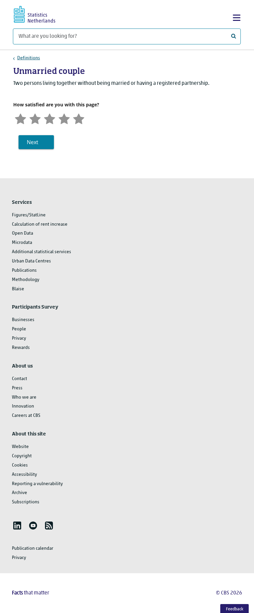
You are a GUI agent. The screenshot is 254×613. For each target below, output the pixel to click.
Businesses (23, 320)
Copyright (22, 456)
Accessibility (24, 475)
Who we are (24, 397)
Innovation (23, 406)
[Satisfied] (64, 118)
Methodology (25, 280)
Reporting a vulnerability (37, 484)
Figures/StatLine (29, 215)
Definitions (28, 58)
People (19, 329)
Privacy (19, 338)
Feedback (234, 609)
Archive (19, 493)
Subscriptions (25, 502)
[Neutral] (49, 118)
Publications (24, 270)
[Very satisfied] (78, 118)
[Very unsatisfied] (20, 118)
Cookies (20, 465)
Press (17, 388)
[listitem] (17, 525)
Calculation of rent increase (39, 224)
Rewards (21, 348)
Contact (19, 379)
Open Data (22, 233)
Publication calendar (32, 548)
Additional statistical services (41, 252)
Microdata (22, 243)
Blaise (18, 289)
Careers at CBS (26, 416)
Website (20, 447)
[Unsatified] (35, 118)
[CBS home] (40, 13)
